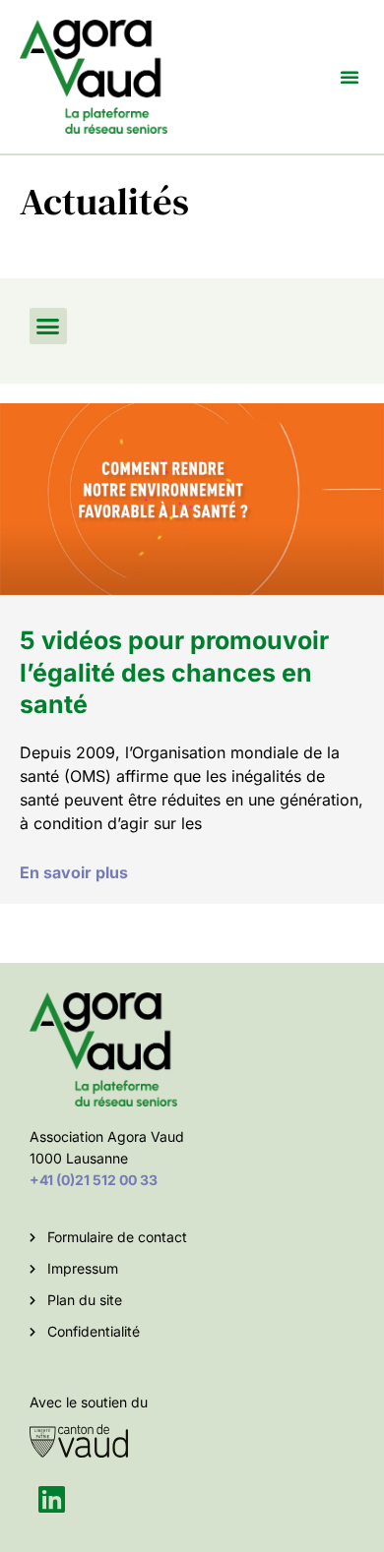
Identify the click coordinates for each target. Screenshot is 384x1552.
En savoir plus (74, 872)
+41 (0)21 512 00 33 (94, 1179)
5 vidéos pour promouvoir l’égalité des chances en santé (174, 672)
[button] (349, 76)
